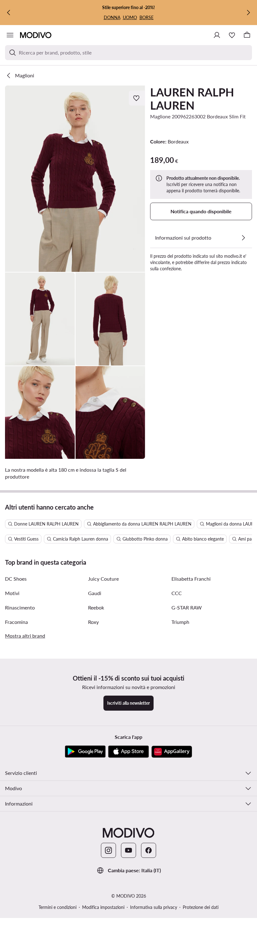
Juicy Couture (103, 579)
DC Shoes (16, 579)
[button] (75, 179)
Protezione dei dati (200, 907)
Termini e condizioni (57, 907)
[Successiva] (248, 12)
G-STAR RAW (186, 607)
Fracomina (16, 622)
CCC (176, 593)
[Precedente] (8, 12)
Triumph (180, 622)
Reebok (96, 607)
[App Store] (128, 751)
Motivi (12, 593)
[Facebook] (148, 850)
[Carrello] (246, 35)
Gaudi (94, 593)
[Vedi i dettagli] (243, 237)
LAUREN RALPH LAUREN (192, 98)
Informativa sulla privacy (153, 907)
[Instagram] (108, 850)
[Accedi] (216, 35)
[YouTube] (128, 850)
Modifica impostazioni (103, 907)
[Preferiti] (231, 35)
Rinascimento (20, 607)
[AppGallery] (171, 751)
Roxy (93, 622)
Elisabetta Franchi (191, 579)
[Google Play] (85, 751)
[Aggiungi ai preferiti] (137, 98)
